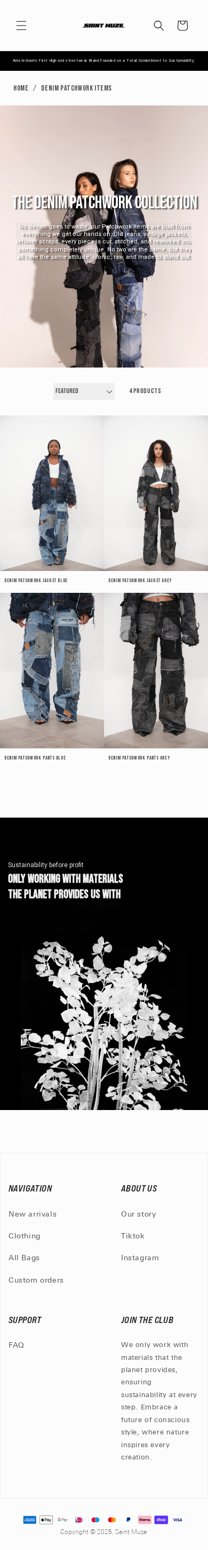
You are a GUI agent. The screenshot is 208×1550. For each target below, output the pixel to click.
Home (20, 88)
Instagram (140, 1258)
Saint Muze (131, 1532)
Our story (138, 1215)
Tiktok (133, 1237)
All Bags (24, 1258)
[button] (21, 25)
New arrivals (33, 1215)
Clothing (25, 1237)
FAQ (17, 1346)
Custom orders (36, 1281)
